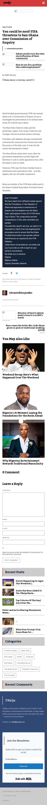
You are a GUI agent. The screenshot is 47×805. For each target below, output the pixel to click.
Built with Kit (24, 779)
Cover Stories (10, 651)
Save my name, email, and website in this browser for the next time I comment (22, 553)
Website (5, 537)
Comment (6, 490)
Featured (8, 657)
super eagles (13, 281)
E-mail (4, 528)
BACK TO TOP (10, 796)
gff (20, 279)
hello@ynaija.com (18, 722)
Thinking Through (30, 669)
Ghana (23, 279)
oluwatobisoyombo (15, 48)
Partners (8, 663)
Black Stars (6, 279)
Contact (5, 800)
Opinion (29, 657)
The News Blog (10, 669)
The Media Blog (23, 663)
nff (27, 279)
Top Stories (9, 675)
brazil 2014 (14, 279)
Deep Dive (25, 651)
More (19, 657)
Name (4, 519)
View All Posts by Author (10, 300)
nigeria (31, 279)
